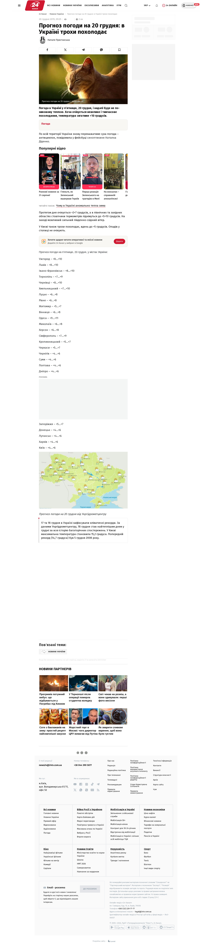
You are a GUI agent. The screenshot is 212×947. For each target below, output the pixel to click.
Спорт (147, 849)
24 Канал (43, 14)
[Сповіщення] (157, 5)
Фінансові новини (152, 821)
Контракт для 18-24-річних (123, 828)
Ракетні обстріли (85, 813)
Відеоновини (50, 825)
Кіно (46, 849)
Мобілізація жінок (119, 824)
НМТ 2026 (81, 863)
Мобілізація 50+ (117, 820)
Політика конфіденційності (138, 762)
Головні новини (51, 813)
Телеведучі (112, 780)
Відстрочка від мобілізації (122, 832)
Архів (155, 780)
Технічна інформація (162, 761)
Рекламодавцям (114, 785)
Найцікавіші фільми (53, 853)
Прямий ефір (50, 821)
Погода (47, 833)
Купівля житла (117, 856)
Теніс (146, 860)
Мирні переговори (86, 821)
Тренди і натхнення (119, 860)
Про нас (111, 761)
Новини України (72, 5)
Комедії (47, 864)
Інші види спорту (152, 868)
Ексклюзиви (92, 5)
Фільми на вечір (51, 860)
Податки (148, 832)
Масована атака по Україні (89, 829)
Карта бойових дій (86, 817)
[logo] (35, 5)
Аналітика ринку (118, 853)
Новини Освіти (85, 849)
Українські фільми (52, 856)
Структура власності (162, 775)
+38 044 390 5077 (83, 765)
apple (133, 927)
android (117, 927)
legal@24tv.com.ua (143, 912)
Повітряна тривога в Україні (90, 825)
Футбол (147, 856)
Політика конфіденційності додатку (138, 778)
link (75, 784)
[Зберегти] (119, 49)
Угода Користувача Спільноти (138, 785)
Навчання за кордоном (88, 871)
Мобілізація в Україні (122, 809)
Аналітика (108, 5)
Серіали (47, 868)
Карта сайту (158, 785)
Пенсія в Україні (151, 836)
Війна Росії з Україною (89, 809)
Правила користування (113, 790)
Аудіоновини (50, 829)
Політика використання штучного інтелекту (139, 769)
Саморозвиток (84, 868)
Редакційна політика (116, 770)
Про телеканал (114, 775)
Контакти (157, 766)
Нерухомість (117, 849)
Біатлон (147, 864)
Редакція (111, 766)
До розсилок (90, 889)
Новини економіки (154, 809)
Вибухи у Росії (83, 833)
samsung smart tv (166, 927)
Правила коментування (136, 792)
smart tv (149, 927)
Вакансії (156, 770)
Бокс (146, 853)
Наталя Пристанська (59, 40)
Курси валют (150, 817)
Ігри (119, 5)
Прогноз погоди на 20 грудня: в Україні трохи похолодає (92, 14)
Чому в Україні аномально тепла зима (80, 205)
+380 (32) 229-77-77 (126, 908)
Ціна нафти (149, 813)
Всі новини (53, 5)
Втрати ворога (84, 837)
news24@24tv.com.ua (50, 765)
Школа (80, 860)
